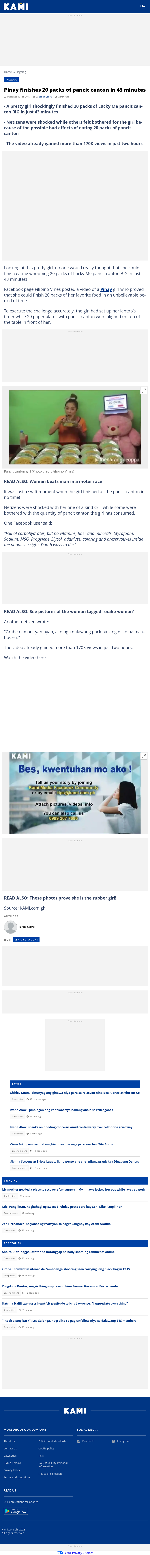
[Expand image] (143, 390)
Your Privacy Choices (79, 1553)
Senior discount (26, 939)
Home (8, 72)
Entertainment (19, 1150)
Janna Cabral (45, 96)
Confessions (10, 1196)
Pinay (106, 289)
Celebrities (17, 1099)
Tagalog (21, 72)
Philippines (9, 1275)
